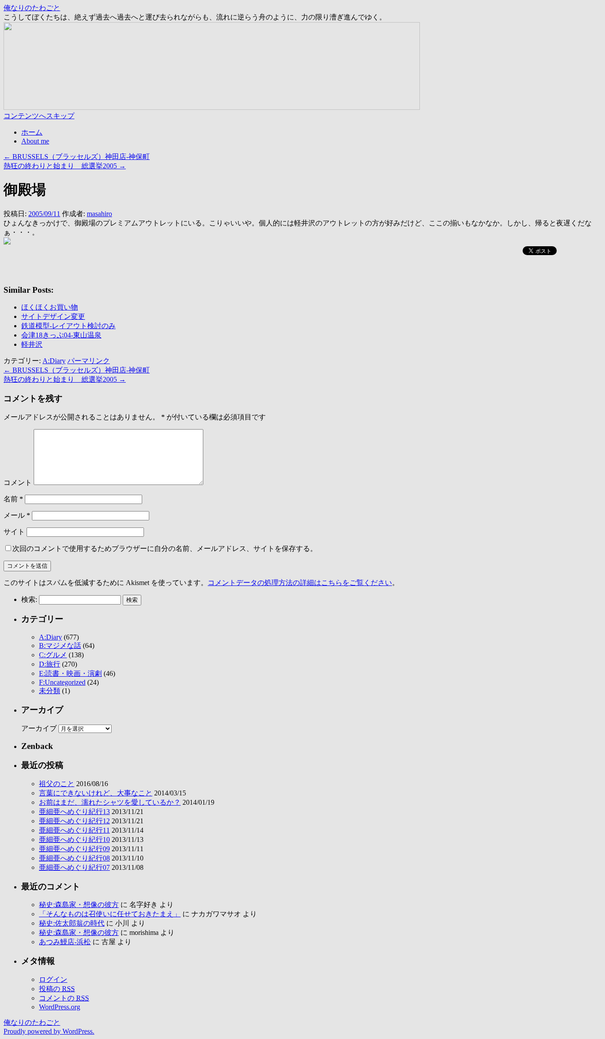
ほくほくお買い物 (49, 307)
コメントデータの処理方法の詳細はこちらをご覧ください (300, 582)
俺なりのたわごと (32, 8)
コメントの (64, 998)
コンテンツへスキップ (39, 116)
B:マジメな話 (60, 645)
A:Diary (54, 360)
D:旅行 (49, 664)
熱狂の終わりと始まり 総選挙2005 (65, 166)
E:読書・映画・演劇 (70, 673)
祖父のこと (56, 783)
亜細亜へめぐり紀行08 (74, 858)
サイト (14, 531)
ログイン (53, 979)
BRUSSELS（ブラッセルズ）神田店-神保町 (77, 156)
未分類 (49, 690)
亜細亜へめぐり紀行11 (74, 830)
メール (17, 515)
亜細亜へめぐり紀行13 (74, 811)
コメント (18, 482)
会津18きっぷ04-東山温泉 (61, 335)
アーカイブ (39, 728)
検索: (29, 599)
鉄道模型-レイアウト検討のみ (68, 326)
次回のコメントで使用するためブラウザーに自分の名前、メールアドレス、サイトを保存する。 (164, 548)
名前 (13, 499)
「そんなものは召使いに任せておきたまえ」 (110, 914)
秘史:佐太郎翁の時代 (72, 923)
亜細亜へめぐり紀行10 (74, 839)
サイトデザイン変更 (53, 316)
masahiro (99, 213)
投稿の (57, 988)
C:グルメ (53, 655)
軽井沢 (32, 344)
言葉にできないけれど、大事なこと (95, 793)
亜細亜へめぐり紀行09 (74, 849)
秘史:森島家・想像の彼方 (79, 904)
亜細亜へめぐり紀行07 (74, 867)
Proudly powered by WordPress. (49, 1031)
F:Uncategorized (62, 682)
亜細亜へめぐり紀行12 (74, 821)
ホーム (32, 132)
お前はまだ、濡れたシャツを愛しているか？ (110, 802)
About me (35, 141)
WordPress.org (59, 1007)
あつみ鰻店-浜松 (65, 942)
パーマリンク (88, 360)
